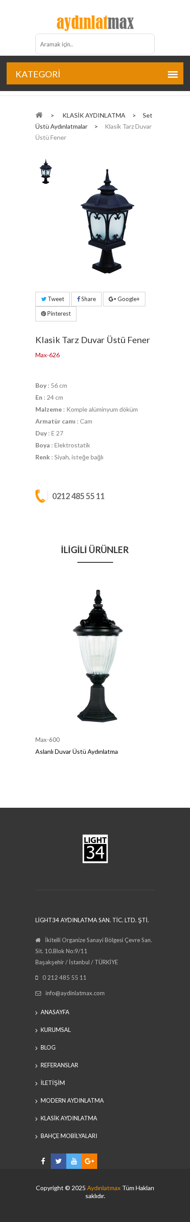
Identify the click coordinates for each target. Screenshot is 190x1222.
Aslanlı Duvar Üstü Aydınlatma (76, 751)
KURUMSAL (56, 1029)
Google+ (128, 298)
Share (88, 298)
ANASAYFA (55, 1012)
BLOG (48, 1047)
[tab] (45, 170)
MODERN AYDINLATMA (72, 1100)
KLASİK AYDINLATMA (69, 1118)
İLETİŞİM (53, 1082)
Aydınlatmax (104, 1187)
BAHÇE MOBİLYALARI (69, 1135)
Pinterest (58, 313)
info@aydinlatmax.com (75, 993)
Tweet (55, 298)
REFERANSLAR (59, 1065)
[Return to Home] (38, 114)
